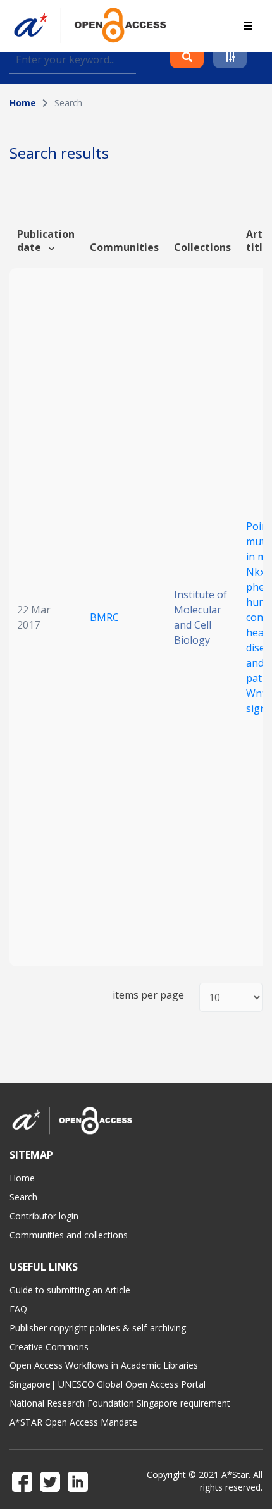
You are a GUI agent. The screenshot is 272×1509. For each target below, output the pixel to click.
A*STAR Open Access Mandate (73, 1422)
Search (23, 1197)
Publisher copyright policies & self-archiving (97, 1328)
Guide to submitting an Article (69, 1290)
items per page (148, 995)
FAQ (18, 1309)
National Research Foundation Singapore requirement (119, 1403)
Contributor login (43, 1216)
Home (22, 103)
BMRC (104, 617)
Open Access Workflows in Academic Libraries (103, 1365)
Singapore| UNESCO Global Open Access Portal (107, 1384)
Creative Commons (49, 1347)
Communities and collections (68, 1235)
